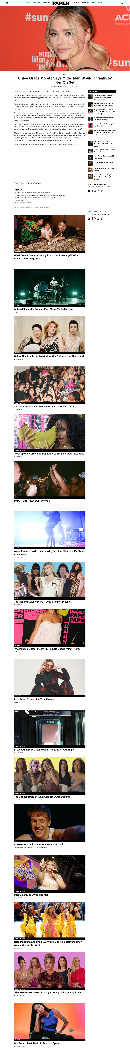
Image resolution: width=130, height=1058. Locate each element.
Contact (94, 186)
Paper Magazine (58, 86)
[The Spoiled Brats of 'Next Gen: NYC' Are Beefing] (49, 774)
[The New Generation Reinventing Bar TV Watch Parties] (49, 384)
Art (92, 3)
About (89, 186)
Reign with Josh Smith (42, 95)
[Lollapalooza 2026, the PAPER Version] (90, 170)
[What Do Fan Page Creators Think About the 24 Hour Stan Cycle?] (90, 143)
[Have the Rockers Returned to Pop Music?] (90, 157)
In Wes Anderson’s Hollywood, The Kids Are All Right (44, 749)
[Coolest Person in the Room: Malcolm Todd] (49, 822)
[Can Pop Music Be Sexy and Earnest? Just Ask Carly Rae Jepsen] (90, 176)
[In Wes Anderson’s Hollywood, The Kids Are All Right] (49, 727)
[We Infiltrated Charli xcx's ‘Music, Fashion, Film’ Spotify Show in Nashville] (49, 529)
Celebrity (46, 3)
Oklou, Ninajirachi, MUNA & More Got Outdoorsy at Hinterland (49, 356)
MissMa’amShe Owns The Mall (31, 894)
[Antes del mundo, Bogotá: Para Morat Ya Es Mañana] (49, 287)
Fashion (37, 3)
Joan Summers (20, 800)
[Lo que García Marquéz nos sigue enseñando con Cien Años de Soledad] (90, 96)
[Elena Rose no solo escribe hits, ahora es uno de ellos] (90, 104)
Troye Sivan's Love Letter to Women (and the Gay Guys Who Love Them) (105, 112)
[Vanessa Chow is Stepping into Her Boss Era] (90, 125)
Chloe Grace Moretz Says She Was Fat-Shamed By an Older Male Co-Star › (40, 197)
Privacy (103, 186)
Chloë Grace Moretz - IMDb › (23, 205)
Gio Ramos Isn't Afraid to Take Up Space (37, 1043)
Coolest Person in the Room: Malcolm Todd (38, 844)
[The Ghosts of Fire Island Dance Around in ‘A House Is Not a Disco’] (90, 131)
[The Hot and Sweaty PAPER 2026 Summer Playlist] (49, 579)
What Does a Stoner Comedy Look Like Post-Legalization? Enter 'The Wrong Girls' (47, 257)
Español (100, 3)
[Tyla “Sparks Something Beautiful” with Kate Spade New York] (49, 431)
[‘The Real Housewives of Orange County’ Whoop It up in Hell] (49, 970)
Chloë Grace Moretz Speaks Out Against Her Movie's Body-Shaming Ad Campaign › (42, 195)
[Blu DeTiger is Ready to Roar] (90, 163)
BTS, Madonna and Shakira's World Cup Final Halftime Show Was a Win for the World (48, 944)
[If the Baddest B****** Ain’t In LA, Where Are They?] (90, 119)
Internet (85, 3)
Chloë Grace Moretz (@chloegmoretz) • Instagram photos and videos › (33, 207)
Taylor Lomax (19, 262)
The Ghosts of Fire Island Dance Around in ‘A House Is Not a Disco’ (105, 132)
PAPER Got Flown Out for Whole (32, 501)
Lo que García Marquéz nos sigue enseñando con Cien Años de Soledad (103, 98)
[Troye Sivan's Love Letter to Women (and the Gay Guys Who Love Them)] (90, 111)
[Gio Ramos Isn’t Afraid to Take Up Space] (49, 1021)
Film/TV (65, 74)
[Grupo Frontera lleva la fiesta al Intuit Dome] (90, 151)
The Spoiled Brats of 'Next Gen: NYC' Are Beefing (42, 796)
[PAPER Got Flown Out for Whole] (49, 478)
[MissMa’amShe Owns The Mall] (49, 872)
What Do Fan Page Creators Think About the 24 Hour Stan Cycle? (104, 144)
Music (29, 3)
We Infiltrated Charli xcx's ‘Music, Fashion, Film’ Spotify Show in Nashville (49, 553)
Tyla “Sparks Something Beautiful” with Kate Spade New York (49, 453)
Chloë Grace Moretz (21, 91)
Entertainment (20, 252)
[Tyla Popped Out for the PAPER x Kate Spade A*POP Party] (49, 626)
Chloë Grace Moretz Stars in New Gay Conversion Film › (34, 192)
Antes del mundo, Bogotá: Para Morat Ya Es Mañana (43, 309)
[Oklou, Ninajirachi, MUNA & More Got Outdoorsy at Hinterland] (49, 334)
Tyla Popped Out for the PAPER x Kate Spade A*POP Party (47, 649)
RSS (99, 186)
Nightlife (76, 3)
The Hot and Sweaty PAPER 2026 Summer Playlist (42, 601)
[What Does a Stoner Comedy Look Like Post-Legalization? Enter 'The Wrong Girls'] (49, 233)
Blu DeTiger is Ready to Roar (104, 162)
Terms (108, 186)
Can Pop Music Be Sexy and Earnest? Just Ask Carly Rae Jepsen (103, 177)
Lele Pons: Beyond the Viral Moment (34, 699)
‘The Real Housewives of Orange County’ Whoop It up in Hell (48, 992)
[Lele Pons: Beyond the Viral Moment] (49, 677)
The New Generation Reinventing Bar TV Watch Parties (45, 406)
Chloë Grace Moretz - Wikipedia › (24, 202)
